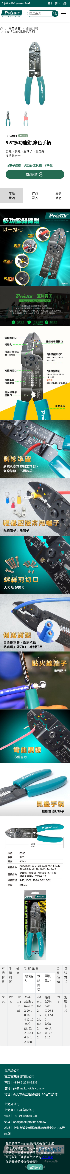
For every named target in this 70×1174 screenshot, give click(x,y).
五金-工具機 (34, 165)
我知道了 (35, 1167)
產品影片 (35, 195)
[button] (65, 74)
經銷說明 (58, 195)
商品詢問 (32, 174)
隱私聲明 (47, 1157)
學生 (50, 165)
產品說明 (12, 195)
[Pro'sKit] (11, 19)
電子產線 (15, 165)
